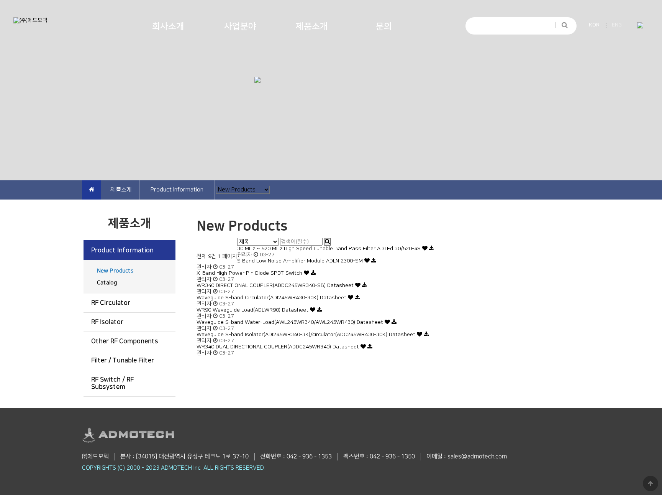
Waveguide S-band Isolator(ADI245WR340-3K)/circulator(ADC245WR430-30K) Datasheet (307, 335)
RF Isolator (107, 321)
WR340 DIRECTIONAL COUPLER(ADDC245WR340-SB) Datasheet (276, 285)
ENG (617, 25)
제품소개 (312, 26)
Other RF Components (124, 341)
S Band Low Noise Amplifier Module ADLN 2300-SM (300, 261)
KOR (594, 25)
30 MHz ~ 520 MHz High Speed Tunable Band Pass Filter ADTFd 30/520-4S (329, 249)
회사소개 (168, 26)
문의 (384, 26)
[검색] (561, 25)
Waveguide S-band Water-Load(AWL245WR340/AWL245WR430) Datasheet (291, 322)
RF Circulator (110, 302)
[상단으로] (650, 483)
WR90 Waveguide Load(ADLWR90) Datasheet (253, 310)
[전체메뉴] (640, 26)
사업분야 (240, 26)
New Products (115, 271)
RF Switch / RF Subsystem (112, 383)
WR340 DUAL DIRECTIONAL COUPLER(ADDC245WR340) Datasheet (278, 347)
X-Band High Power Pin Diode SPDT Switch (250, 273)
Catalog (107, 283)
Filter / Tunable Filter (122, 360)
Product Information (122, 250)
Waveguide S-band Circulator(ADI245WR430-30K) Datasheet (272, 298)
